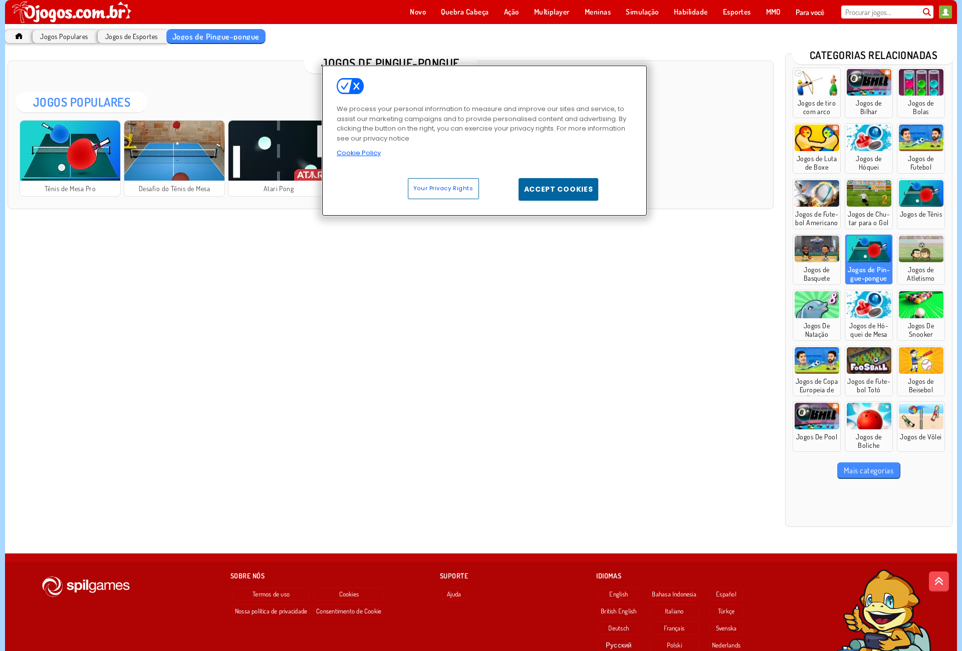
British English (618, 611)
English (618, 594)
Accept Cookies (558, 189)
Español (726, 594)
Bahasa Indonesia (674, 594)
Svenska (726, 628)
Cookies (349, 594)
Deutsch (618, 628)
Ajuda (454, 594)
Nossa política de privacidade (271, 611)
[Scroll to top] (939, 581)
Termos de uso (271, 594)
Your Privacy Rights (443, 188)
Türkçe (726, 611)
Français (674, 628)
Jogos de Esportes (131, 36)
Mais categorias (868, 470)
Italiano (674, 611)
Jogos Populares (64, 36)
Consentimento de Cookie (348, 611)
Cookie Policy (359, 153)
